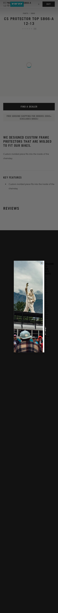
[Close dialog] (41, 263)
